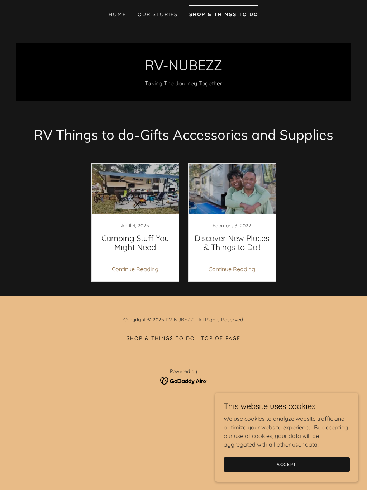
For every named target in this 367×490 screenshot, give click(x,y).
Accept (287, 464)
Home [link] (117, 14)
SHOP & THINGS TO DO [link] (223, 14)
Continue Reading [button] (135, 269)
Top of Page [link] (220, 338)
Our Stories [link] (158, 14)
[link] (183, 68)
